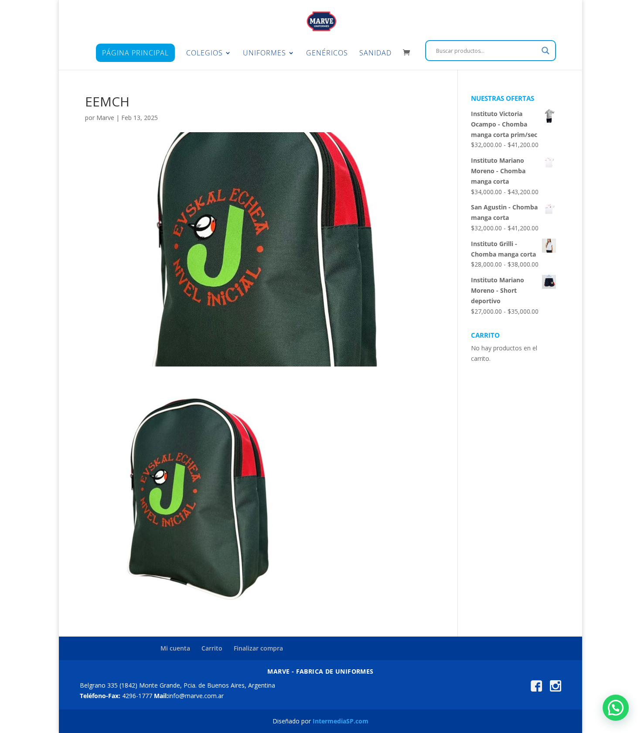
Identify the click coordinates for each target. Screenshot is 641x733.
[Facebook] (536, 689)
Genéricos (327, 54)
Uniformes (264, 54)
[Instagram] (555, 689)
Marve (105, 117)
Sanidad (375, 54)
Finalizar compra (258, 648)
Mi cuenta (175, 648)
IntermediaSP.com (340, 721)
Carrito (211, 648)
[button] (616, 708)
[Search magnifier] (545, 51)
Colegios (204, 54)
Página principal (135, 53)
